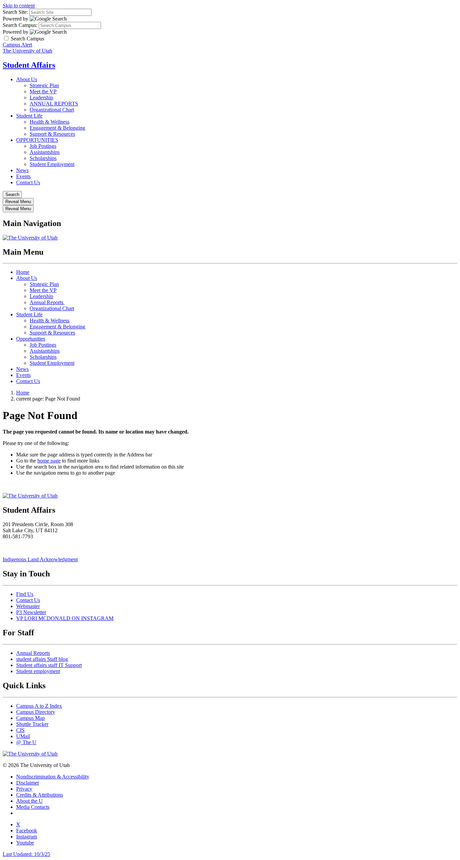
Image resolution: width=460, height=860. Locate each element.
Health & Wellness (49, 122)
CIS (20, 730)
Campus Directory (35, 712)
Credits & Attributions (39, 795)
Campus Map (30, 718)
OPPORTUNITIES (37, 140)
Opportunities (30, 339)
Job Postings (43, 146)
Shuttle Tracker (32, 724)
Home (22, 272)
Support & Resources (52, 134)
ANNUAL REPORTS (54, 103)
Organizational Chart (52, 110)
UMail (23, 736)
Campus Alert (17, 44)
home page (49, 461)
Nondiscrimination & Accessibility (52, 776)
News (22, 170)
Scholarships (43, 158)
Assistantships (45, 152)
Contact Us (28, 182)
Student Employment (52, 164)
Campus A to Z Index (39, 706)
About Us (26, 79)
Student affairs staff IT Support (49, 665)
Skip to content (19, 5)
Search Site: (15, 12)
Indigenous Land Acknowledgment (40, 559)
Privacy (24, 789)
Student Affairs (29, 65)
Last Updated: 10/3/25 (26, 854)
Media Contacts (33, 807)
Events (23, 176)
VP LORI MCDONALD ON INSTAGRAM (64, 618)
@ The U (26, 742)
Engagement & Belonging (57, 128)
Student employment (38, 671)
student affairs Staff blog (42, 659)
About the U (29, 801)
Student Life (29, 116)
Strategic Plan (44, 85)
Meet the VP (43, 91)
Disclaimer (27, 783)
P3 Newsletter (31, 612)
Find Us (24, 594)
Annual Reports (47, 302)
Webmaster (28, 606)
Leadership (41, 97)
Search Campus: (20, 25)
